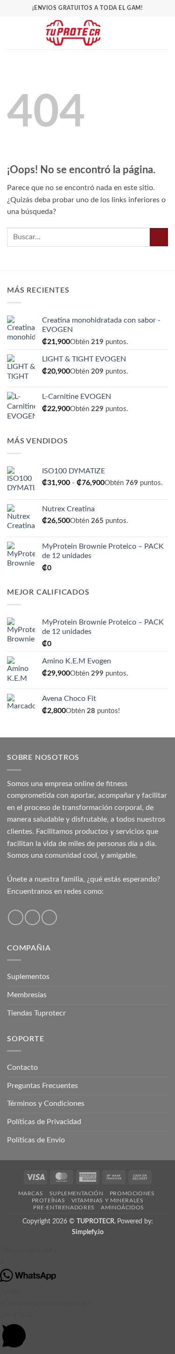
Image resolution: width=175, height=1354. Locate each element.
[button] (12, 32)
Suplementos (28, 976)
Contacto (22, 1067)
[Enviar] (159, 237)
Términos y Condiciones (45, 1103)
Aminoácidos (122, 1207)
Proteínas (48, 1200)
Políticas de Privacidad (44, 1122)
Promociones (132, 1193)
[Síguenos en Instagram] (32, 917)
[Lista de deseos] (131, 32)
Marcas (30, 1193)
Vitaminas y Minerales (107, 1200)
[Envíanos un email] (49, 917)
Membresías (27, 995)
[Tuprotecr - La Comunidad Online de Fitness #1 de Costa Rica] (73, 32)
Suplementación (76, 1193)
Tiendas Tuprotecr (36, 1013)
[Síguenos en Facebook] (15, 917)
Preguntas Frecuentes (42, 1085)
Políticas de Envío (36, 1140)
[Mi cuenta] (147, 32)
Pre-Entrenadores (64, 1207)
